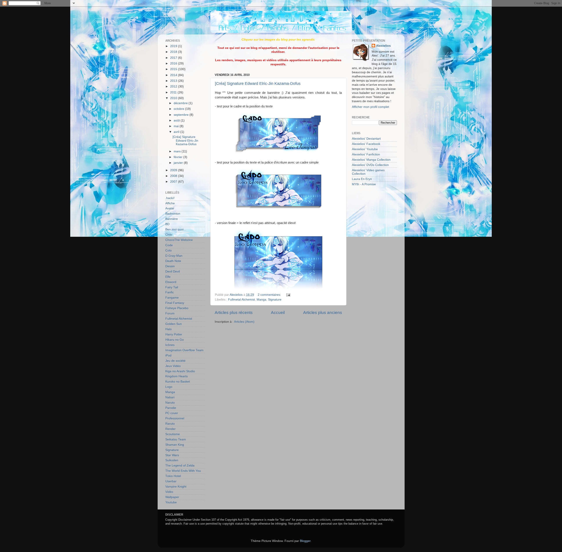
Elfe (168, 276)
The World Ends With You (183, 470)
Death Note (173, 261)
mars (178, 151)
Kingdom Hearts (176, 376)
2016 (174, 63)
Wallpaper (172, 497)
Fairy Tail (171, 287)
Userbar (171, 481)
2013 (174, 80)
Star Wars (172, 455)
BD (167, 224)
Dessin (170, 266)
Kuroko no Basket (177, 381)
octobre (179, 108)
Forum (170, 313)
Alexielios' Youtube (365, 149)
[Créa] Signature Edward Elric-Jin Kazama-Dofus (258, 83)
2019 (174, 46)
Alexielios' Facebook (366, 144)
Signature (274, 299)
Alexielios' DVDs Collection (370, 165)
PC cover (171, 413)
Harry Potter (173, 334)
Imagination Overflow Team (184, 350)
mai (177, 126)
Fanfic (169, 292)
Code (169, 245)
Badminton (172, 213)
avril (177, 132)
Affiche (170, 203)
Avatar (169, 208)
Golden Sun (173, 324)
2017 (174, 57)
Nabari (170, 397)
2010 (174, 98)
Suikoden (171, 460)
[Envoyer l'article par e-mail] (287, 294)
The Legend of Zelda (180, 465)
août (177, 120)
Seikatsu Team (175, 439)
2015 (174, 69)
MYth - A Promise (364, 184)
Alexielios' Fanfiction (366, 154)
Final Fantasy (174, 302)
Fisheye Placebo (176, 308)
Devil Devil (172, 271)
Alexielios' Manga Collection (371, 159)
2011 (174, 92)
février (178, 157)
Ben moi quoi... (175, 229)
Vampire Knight (175, 486)
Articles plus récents (234, 312)
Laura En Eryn (362, 179)
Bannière (171, 219)
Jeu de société (175, 360)
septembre (181, 114)
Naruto (170, 402)
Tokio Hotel (173, 476)
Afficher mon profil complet (370, 107)
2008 (174, 176)
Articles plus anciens (322, 312)
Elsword (170, 282)
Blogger (305, 541)
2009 (174, 170)
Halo (168, 329)
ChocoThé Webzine (179, 240)
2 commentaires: (270, 294)
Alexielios (383, 45)
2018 (174, 51)
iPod (168, 355)
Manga (261, 299)
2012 (174, 86)
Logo (168, 386)
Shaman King (174, 444)
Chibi (168, 234)
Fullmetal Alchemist (241, 299)
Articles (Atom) (244, 321)
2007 (174, 181)
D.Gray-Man (173, 255)
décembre (181, 103)
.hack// (170, 198)
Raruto (170, 423)
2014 (174, 75)
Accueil (278, 312)
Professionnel (174, 418)
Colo (168, 250)
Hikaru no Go (174, 339)
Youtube (171, 502)
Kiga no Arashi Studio (180, 371)
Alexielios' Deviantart (366, 138)
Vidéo (169, 491)
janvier (179, 162)
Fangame (172, 297)
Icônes (170, 345)
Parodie (170, 408)
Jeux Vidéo (173, 366)
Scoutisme (172, 434)
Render (170, 429)
